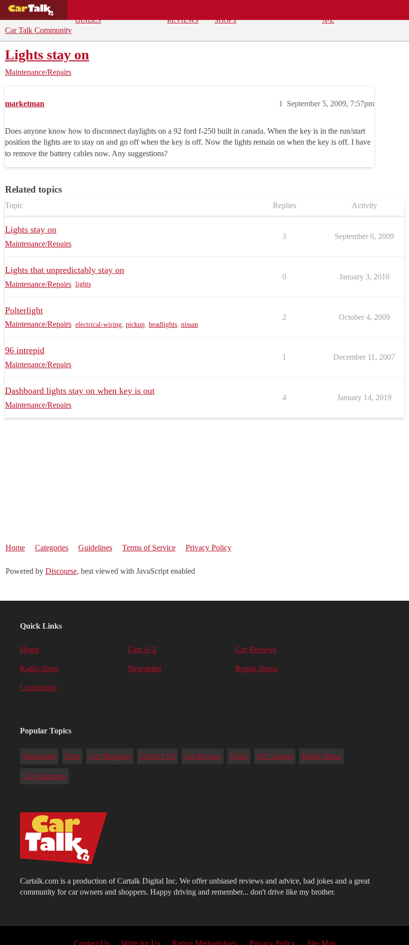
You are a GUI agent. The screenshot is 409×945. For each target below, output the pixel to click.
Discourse (61, 571)
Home (15, 547)
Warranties (39, 756)
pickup (135, 324)
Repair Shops (226, 13)
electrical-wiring (98, 324)
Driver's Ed (158, 756)
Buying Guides (88, 13)
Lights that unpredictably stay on (64, 270)
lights (83, 284)
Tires (72, 756)
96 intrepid (24, 350)
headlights (163, 324)
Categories (51, 547)
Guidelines (95, 547)
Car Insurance (44, 776)
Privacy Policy (208, 547)
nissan (189, 324)
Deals (139, 10)
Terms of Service (149, 547)
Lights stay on (47, 54)
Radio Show (39, 668)
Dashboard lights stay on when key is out (80, 391)
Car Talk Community (38, 30)
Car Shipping (110, 756)
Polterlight (24, 310)
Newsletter (145, 668)
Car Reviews (183, 13)
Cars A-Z (331, 13)
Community (284, 10)
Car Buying (202, 756)
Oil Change (274, 756)
